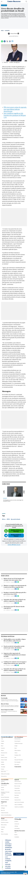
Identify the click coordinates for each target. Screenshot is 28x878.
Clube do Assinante (4, 812)
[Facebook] (5, 42)
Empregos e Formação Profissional (5, 793)
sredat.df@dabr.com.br (14, 544)
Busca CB (3, 810)
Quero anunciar (4, 785)
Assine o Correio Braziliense (6, 815)
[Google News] (10, 42)
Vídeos (2, 829)
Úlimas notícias (17, 790)
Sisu (15, 757)
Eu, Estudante (19, 737)
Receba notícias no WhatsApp (16, 530)
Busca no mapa (17, 785)
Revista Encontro (20, 830)
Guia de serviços (18, 792)
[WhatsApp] (2, 42)
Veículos (2, 789)
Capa (2, 738)
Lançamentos (17, 788)
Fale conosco (17, 764)
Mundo (2, 750)
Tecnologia (3, 766)
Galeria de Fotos (18, 799)
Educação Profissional (19, 759)
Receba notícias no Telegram (16, 535)
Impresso (4, 802)
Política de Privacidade (5, 773)
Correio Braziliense (7, 737)
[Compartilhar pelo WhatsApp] (18, 582)
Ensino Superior (17, 741)
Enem (16, 748)
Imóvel (17, 779)
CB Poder (16, 826)
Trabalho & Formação (18, 743)
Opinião (2, 762)
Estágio (16, 745)
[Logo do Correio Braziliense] (14, 1)
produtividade (16, 519)
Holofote (2, 764)
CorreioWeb (4, 779)
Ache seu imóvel (18, 781)
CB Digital (3, 808)
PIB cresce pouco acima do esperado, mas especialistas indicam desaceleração (15, 109)
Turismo (2, 769)
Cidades (2, 741)
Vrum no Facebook (4, 834)
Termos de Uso (4, 776)
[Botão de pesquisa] (26, 1)
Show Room (17, 795)
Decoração (17, 797)
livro (4, 519)
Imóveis (2, 787)
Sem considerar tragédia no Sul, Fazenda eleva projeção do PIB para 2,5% (15, 115)
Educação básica (18, 738)
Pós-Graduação (17, 762)
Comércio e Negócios (5, 799)
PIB (8, 519)
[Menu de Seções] (2, 1)
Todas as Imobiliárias (18, 804)
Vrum (2, 818)
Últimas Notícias (18, 750)
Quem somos (3, 771)
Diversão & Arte (4, 752)
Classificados (5, 783)
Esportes (2, 755)
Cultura (16, 752)
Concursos (18, 766)
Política (2, 743)
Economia (7, 30)
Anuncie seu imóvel (18, 783)
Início (2, 30)
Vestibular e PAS (18, 755)
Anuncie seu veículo (4, 822)
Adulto (2, 794)
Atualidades (17, 836)
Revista (16, 834)
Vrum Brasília (17, 828)
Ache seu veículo (4, 820)
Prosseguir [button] (18, 854)
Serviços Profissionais (5, 797)
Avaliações (3, 827)
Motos (2, 831)
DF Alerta (16, 821)
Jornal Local (17, 823)
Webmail (2, 781)
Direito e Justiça (4, 757)
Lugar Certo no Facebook (19, 802)
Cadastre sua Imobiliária (19, 806)
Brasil (2, 745)
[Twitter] (7, 42)
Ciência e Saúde (4, 759)
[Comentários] (12, 42)
